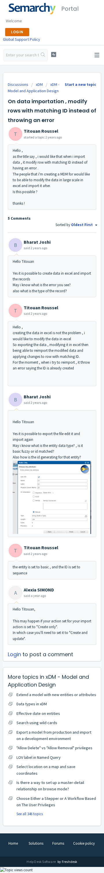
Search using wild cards (36, 722)
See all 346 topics (29, 813)
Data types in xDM (31, 703)
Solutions (36, 843)
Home (13, 843)
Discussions (18, 84)
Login (14, 654)
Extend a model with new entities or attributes (56, 694)
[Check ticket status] (53, 54)
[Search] (43, 55)
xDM (39, 84)
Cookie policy (84, 843)
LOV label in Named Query (38, 757)
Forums (58, 843)
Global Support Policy (21, 39)
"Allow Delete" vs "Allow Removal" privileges (54, 747)
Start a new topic (80, 84)
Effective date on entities (38, 713)
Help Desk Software (41, 861)
